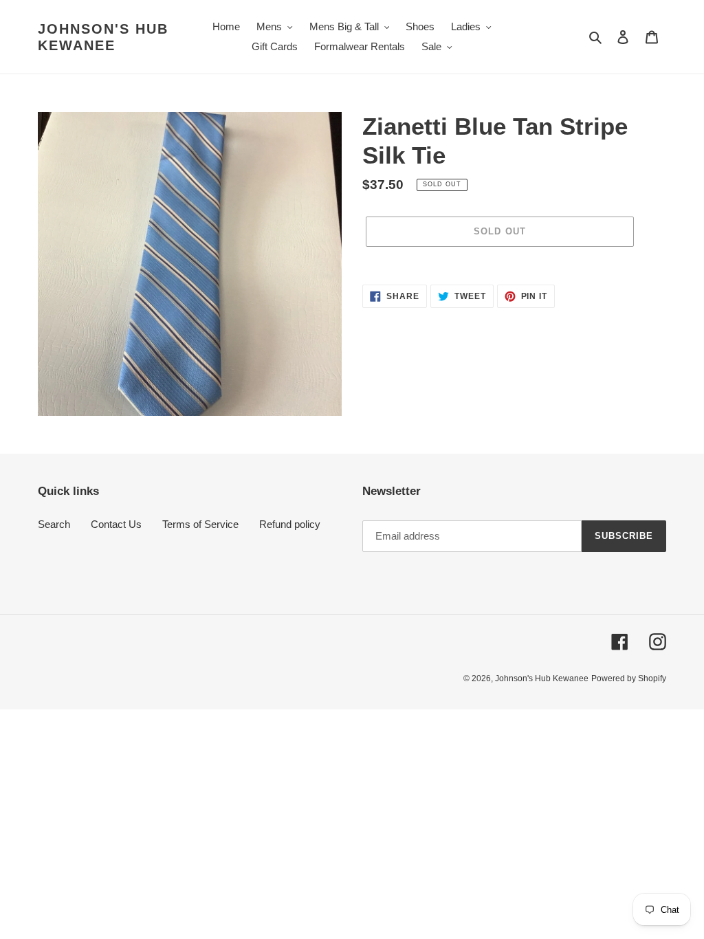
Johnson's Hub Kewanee (103, 37)
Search (54, 524)
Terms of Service (200, 524)
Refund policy (289, 524)
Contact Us (116, 524)
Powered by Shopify (628, 678)
